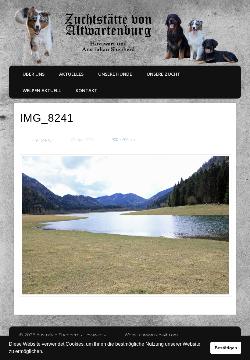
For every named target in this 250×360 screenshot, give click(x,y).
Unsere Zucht (163, 74)
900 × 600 (120, 139)
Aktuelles (71, 74)
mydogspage (42, 139)
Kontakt (86, 90)
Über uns (34, 74)
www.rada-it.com (160, 335)
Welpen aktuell (42, 90)
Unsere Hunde (115, 74)
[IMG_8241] (125, 225)
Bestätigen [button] (226, 347)
